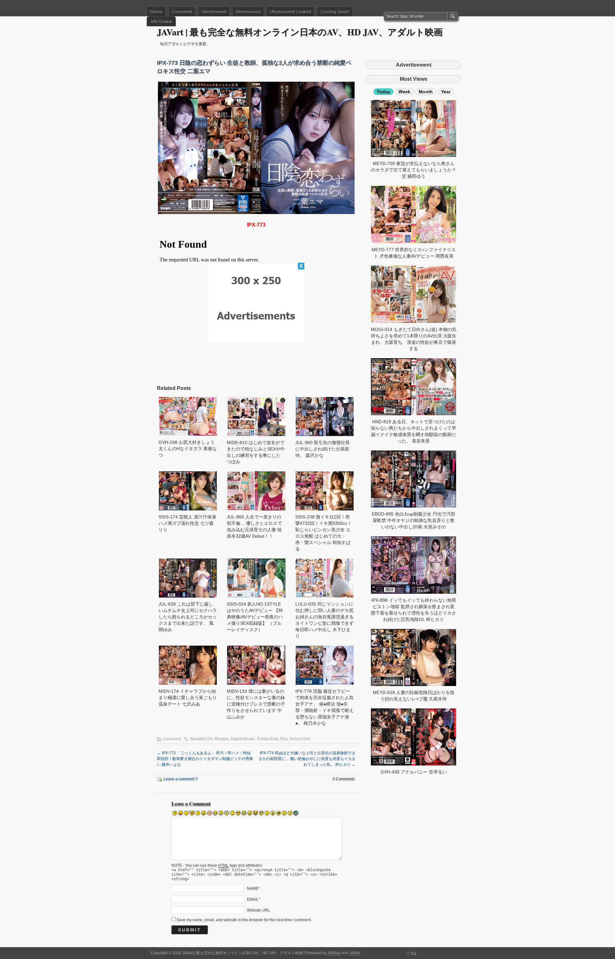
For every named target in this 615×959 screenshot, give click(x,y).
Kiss (284, 739)
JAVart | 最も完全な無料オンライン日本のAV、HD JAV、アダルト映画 (300, 31)
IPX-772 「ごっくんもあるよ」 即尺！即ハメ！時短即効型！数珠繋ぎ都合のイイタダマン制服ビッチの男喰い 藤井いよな (205, 759)
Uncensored (213, 11)
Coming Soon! (335, 11)
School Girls (300, 739)
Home (156, 11)
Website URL (258, 910)
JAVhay (333, 953)
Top (413, 953)
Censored (182, 11)
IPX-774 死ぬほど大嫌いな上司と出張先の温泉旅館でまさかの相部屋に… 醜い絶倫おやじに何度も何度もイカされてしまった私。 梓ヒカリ (307, 759)
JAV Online (161, 21)
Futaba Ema (267, 739)
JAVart (354, 953)
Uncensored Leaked (290, 11)
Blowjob (222, 739)
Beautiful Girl (201, 739)
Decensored (248, 11)
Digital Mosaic (243, 739)
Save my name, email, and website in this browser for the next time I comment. (244, 920)
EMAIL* (253, 899)
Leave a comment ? (180, 779)
